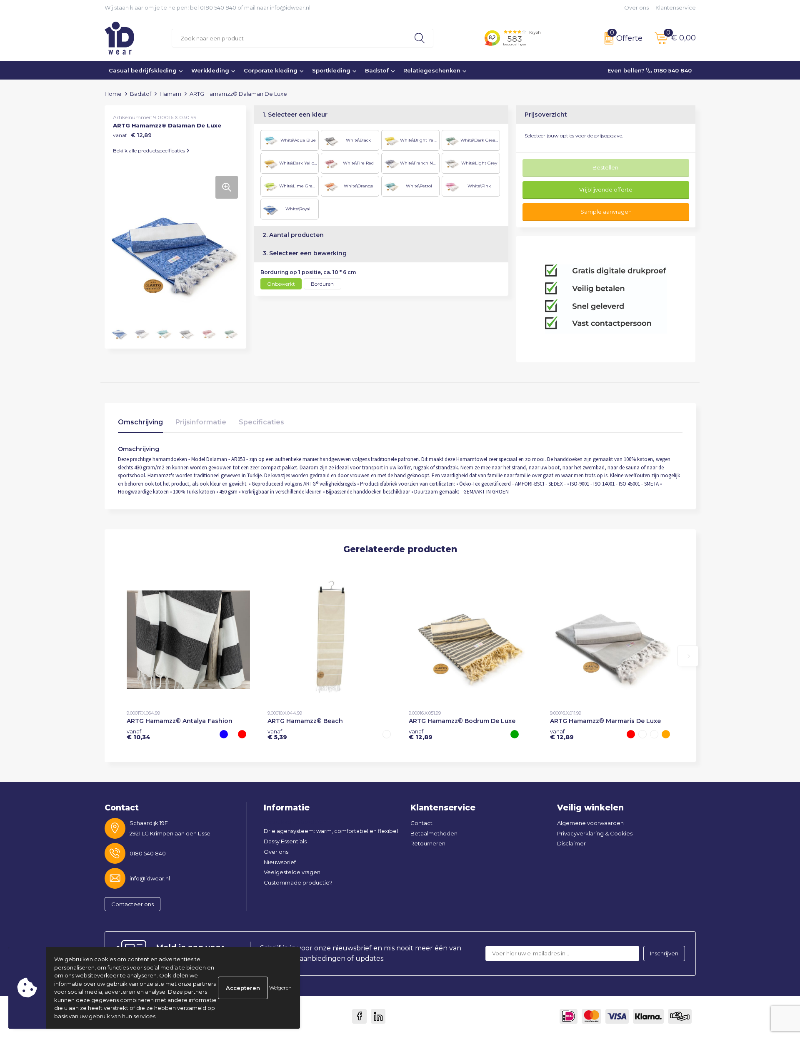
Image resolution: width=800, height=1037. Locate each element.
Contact (421, 823)
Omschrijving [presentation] (140, 422)
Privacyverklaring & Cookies (594, 833)
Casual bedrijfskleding (143, 70)
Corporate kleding (271, 70)
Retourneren (427, 843)
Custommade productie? (298, 882)
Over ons (636, 7)
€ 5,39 (277, 734)
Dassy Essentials (285, 841)
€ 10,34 (138, 734)
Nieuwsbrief (280, 862)
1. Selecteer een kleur (295, 114)
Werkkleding (210, 70)
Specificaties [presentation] (261, 422)
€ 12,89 (420, 734)
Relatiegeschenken (431, 70)
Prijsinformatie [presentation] (200, 422)
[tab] (140, 424)
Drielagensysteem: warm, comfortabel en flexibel (331, 831)
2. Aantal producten (293, 235)
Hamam (170, 93)
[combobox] (289, 38)
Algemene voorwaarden (590, 823)
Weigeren (280, 988)
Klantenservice (675, 7)
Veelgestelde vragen (292, 872)
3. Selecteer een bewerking (304, 253)
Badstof (377, 70)
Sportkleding (331, 70)
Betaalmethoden (434, 833)
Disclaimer (571, 843)
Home (113, 93)
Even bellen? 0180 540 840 (650, 70)
